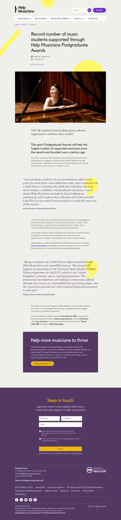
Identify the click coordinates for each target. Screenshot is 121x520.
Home (17, 24)
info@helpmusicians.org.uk (30, 474)
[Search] (89, 10)
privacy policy (77, 453)
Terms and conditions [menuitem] (55, 487)
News (32, 24)
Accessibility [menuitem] (40, 487)
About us (25, 24)
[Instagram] (35, 499)
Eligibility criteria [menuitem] (51, 491)
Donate (99, 10)
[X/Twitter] (21, 499)
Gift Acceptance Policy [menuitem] (24, 487)
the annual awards (38, 246)
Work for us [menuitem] (75, 491)
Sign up (60, 449)
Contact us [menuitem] (64, 491)
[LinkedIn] (30, 499)
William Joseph (101, 506)
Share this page (38, 64)
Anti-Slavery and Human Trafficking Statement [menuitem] (85, 487)
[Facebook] (16, 499)
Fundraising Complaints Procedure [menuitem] (28, 491)
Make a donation (41, 364)
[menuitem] (25, 18)
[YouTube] (26, 499)
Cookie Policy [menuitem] (20, 494)
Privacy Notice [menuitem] (88, 491)
